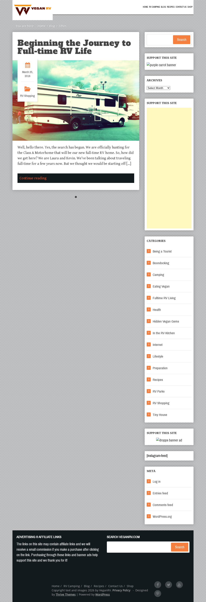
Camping (158, 275)
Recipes (171, 7)
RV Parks (159, 391)
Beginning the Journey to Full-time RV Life (74, 47)
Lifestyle (158, 356)
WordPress (102, 594)
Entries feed (160, 493)
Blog (163, 7)
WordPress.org (162, 517)
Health (157, 310)
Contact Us (181, 7)
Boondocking (161, 263)
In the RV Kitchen (164, 333)
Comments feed (163, 505)
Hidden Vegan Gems (166, 321)
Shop (190, 7)
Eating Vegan (161, 286)
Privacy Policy (121, 590)
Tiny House (160, 415)
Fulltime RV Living (164, 298)
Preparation (160, 368)
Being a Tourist (162, 251)
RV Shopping (27, 95)
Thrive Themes (66, 594)
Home (145, 7)
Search (181, 40)
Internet (158, 345)
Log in (157, 481)
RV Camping (154, 7)
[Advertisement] (169, 168)
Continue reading (33, 178)
